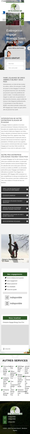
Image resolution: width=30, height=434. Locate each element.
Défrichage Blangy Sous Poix (20, 369)
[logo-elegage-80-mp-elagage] (15, 410)
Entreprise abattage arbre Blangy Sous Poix (5, 382)
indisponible (16, 297)
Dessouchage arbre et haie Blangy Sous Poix (5, 370)
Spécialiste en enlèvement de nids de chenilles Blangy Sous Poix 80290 (27, 385)
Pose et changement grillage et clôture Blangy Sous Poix (12, 388)
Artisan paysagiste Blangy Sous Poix (12, 375)
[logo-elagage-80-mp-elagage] (15, 7)
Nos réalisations (16, 48)
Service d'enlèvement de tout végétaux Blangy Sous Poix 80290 (20, 380)
